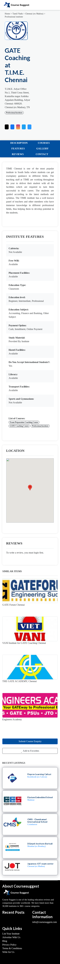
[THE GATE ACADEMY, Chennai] (30, 667)
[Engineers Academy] (30, 705)
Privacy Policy (9, 944)
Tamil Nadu (17, 14)
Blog (4, 941)
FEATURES (18, 148)
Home (7, 14)
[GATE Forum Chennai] (30, 590)
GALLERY (42, 148)
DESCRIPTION (19, 143)
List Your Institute (11, 933)
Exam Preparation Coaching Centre (24, 422)
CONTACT (42, 154)
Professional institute (14, 17)
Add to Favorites (30, 750)
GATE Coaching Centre (19, 426)
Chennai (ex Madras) (34, 14)
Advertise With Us (11, 937)
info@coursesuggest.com (44, 922)
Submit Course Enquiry (30, 741)
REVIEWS (18, 154)
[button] (29, 126)
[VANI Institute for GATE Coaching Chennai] (30, 629)
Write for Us (8, 952)
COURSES (44, 143)
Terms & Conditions (12, 948)
